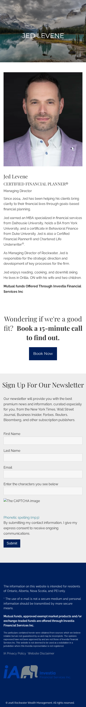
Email (8, 467)
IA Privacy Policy (15, 653)
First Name (12, 434)
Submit (12, 543)
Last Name (12, 451)
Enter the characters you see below (31, 484)
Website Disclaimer (41, 653)
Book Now (43, 353)
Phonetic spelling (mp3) (21, 518)
